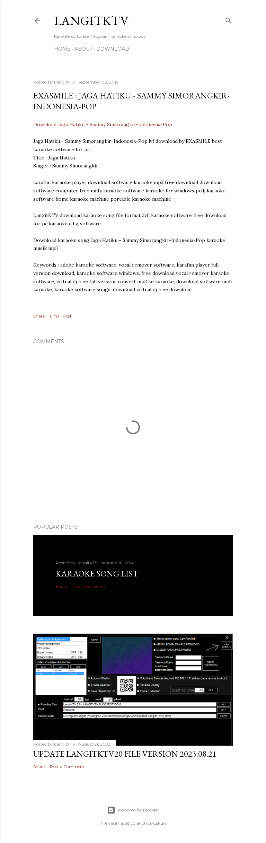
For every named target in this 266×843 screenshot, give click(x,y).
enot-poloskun (151, 823)
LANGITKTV (91, 20)
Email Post (61, 316)
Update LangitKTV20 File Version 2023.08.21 (124, 753)
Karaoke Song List (97, 573)
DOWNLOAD (112, 49)
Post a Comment (89, 586)
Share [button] (39, 316)
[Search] (228, 19)
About (83, 49)
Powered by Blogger (138, 809)
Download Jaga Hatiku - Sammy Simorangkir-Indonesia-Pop (102, 124)
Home (62, 49)
